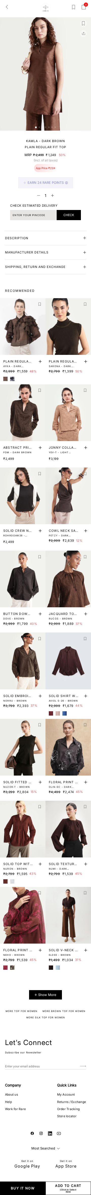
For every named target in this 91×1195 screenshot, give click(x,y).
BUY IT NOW (23, 1188)
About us (11, 1094)
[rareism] (46, 8)
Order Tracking (68, 1109)
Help (8, 1102)
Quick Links (66, 1085)
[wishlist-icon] (73, 8)
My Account (66, 1094)
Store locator (67, 1116)
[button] (36, 127)
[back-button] (7, 7)
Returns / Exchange (71, 1102)
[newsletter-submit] (83, 1066)
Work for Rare (15, 1109)
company (13, 1085)
